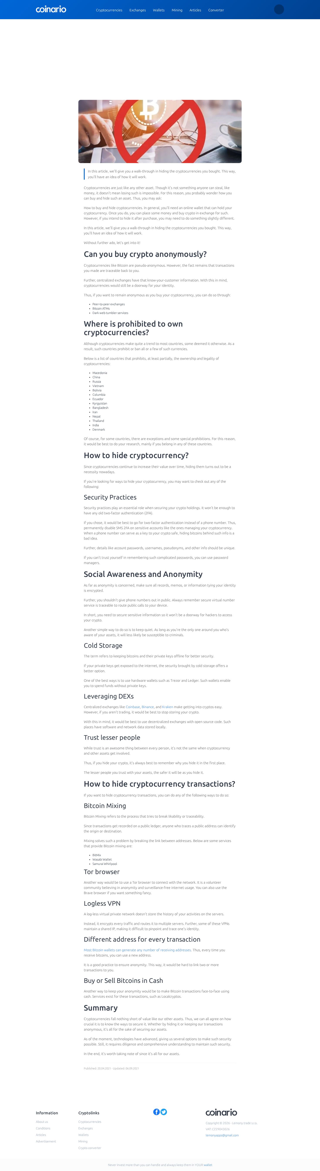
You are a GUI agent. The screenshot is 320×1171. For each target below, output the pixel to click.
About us (42, 1121)
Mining (177, 10)
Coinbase (133, 707)
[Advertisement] (160, 51)
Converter (216, 10)
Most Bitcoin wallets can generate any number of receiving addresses (137, 950)
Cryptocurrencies (109, 10)
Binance (148, 707)
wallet (208, 1165)
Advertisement (46, 1141)
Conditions (43, 1128)
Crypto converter (89, 1148)
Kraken (167, 707)
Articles (195, 10)
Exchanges (138, 10)
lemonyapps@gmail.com (222, 1135)
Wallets (159, 10)
